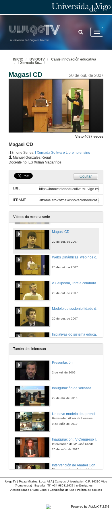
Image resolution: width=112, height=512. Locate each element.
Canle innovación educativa (73, 59)
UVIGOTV (37, 59)
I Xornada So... (30, 63)
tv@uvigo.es (84, 485)
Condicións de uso (62, 489)
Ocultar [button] (86, 176)
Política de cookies (89, 489)
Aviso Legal (39, 489)
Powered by (90, 506)
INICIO (18, 59)
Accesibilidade (19, 489)
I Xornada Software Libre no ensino (62, 153)
